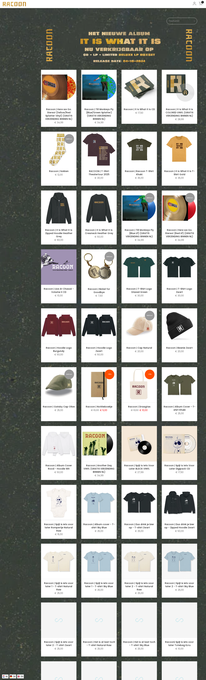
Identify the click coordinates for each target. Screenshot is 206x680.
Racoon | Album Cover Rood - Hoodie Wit (59, 467)
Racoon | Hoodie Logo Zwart (99, 349)
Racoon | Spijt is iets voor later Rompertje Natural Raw (58, 527)
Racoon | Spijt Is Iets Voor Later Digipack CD (179, 467)
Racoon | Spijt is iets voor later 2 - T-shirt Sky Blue (179, 585)
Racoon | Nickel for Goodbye (99, 290)
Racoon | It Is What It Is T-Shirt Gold (179, 173)
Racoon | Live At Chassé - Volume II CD (59, 290)
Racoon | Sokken (59, 171)
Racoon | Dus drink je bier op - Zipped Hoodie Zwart (179, 526)
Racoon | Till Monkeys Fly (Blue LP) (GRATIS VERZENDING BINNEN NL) (139, 233)
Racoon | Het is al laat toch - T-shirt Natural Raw (99, 643)
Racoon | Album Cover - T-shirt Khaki (179, 408)
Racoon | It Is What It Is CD (139, 109)
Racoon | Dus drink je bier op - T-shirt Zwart (139, 526)
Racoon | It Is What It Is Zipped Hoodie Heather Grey (58, 233)
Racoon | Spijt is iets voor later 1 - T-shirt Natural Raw (58, 586)
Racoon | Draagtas (139, 406)
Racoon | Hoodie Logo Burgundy (59, 349)
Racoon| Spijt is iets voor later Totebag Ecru (179, 643)
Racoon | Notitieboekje (99, 406)
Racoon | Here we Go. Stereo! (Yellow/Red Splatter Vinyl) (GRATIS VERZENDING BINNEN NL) (58, 114)
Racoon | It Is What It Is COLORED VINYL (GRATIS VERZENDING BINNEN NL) (179, 112)
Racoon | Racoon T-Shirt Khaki (139, 173)
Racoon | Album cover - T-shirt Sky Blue (99, 526)
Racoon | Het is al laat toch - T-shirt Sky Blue (139, 643)
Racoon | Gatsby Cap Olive (59, 406)
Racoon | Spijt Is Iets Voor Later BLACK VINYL (139, 467)
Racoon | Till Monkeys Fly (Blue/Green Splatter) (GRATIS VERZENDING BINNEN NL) (98, 114)
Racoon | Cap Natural (139, 347)
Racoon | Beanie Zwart (179, 347)
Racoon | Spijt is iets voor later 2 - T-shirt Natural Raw (139, 586)
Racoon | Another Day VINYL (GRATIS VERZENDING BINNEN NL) (99, 469)
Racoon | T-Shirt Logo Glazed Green (139, 290)
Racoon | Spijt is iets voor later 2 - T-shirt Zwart (58, 643)
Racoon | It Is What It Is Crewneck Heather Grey (99, 231)
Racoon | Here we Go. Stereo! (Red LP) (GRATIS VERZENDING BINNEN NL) (179, 233)
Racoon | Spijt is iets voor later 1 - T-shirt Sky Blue (99, 585)
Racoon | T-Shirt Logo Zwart (179, 290)
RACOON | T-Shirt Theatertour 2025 (99, 173)
